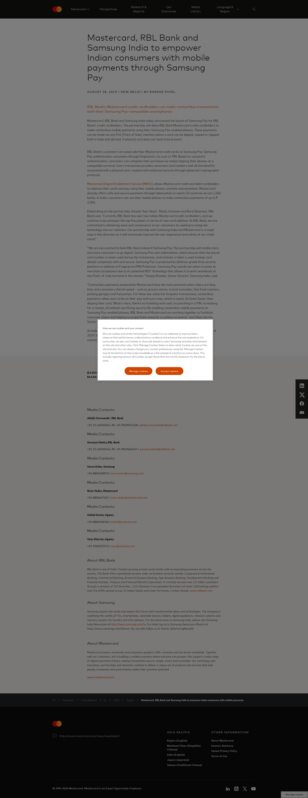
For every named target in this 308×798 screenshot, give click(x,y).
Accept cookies (169, 371)
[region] (155, 350)
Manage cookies (138, 371)
